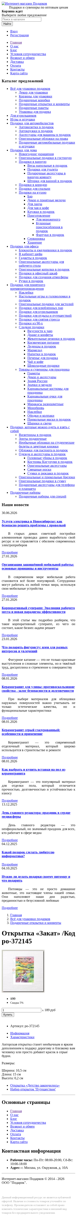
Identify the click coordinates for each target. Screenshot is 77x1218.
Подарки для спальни (34, 188)
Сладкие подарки (31, 327)
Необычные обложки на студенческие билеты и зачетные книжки (46, 444)
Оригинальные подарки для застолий (46, 304)
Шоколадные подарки (43, 365)
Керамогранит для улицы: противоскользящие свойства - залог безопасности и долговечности (38, 688)
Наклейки (26, 292)
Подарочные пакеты (34, 108)
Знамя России (37, 381)
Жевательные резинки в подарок (51, 338)
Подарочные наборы (25, 492)
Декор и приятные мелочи (46, 200)
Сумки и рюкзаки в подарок (48, 473)
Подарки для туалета (42, 169)
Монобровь (35, 408)
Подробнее (10, 552)
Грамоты (33, 373)
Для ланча (34, 204)
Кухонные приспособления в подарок (49, 227)
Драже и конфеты (40, 335)
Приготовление (38, 215)
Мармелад (34, 350)
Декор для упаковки (33, 92)
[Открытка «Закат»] (23, 991)
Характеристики (22, 1037)
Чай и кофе (35, 362)
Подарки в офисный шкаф (38, 273)
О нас (14, 46)
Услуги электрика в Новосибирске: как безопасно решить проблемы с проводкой (34, 523)
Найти (7, 23)
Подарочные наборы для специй (42, 496)
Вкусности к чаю (39, 331)
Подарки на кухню (32, 192)
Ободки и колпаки (40, 415)
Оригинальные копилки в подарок (44, 269)
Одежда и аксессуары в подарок (42, 454)
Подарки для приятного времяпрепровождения (27, 286)
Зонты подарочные (33, 438)
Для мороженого (48, 219)
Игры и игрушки (22, 119)
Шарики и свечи (39, 423)
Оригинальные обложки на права (43, 138)
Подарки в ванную (32, 161)
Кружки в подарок (41, 212)
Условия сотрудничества (28, 54)
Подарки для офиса (24, 246)
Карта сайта (19, 73)
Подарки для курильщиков (38, 312)
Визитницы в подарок (35, 435)
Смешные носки (39, 469)
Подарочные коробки (34, 100)
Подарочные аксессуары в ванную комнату (46, 175)
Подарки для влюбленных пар (41, 308)
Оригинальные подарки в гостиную (45, 158)
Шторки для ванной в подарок (49, 181)
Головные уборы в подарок (47, 458)
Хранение (34, 242)
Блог (13, 50)
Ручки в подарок (31, 281)
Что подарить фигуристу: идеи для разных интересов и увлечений (35, 649)
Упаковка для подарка (35, 111)
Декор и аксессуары (41, 377)
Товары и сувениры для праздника (44, 369)
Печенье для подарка (42, 358)
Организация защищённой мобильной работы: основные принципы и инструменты (38, 566)
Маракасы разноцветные (45, 404)
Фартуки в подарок (50, 235)
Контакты (17, 69)
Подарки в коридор (33, 185)
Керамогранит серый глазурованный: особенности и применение (31, 732)
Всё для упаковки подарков (30, 88)
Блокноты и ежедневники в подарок (45, 250)
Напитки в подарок (41, 354)
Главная (16, 42)
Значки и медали (39, 385)
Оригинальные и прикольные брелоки (47, 477)
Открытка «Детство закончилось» (35, 1085)
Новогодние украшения (36, 154)
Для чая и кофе (38, 208)
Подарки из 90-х (31, 323)
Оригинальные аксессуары (47, 465)
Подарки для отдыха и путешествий (45, 315)
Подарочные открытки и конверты (44, 104)
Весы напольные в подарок (47, 165)
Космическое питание (43, 342)
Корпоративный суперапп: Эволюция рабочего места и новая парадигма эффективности (38, 610)
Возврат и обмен (22, 58)
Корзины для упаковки (35, 96)
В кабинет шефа (30, 254)
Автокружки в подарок (36, 131)
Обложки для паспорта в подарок (43, 450)
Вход (14, 31)
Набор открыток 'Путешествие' (33, 1089)
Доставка (17, 61)
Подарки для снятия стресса (39, 319)
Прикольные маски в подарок (49, 419)
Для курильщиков (23, 115)
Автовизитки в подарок (36, 127)
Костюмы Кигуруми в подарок (50, 462)
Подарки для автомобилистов (32, 123)
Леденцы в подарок (41, 346)
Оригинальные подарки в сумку (42, 481)
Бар (30, 196)
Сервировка (36, 238)
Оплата (15, 65)
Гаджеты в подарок (33, 258)
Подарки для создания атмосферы (43, 277)
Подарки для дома (23, 150)
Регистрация (19, 35)
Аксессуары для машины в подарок (45, 135)
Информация (19, 1033)
